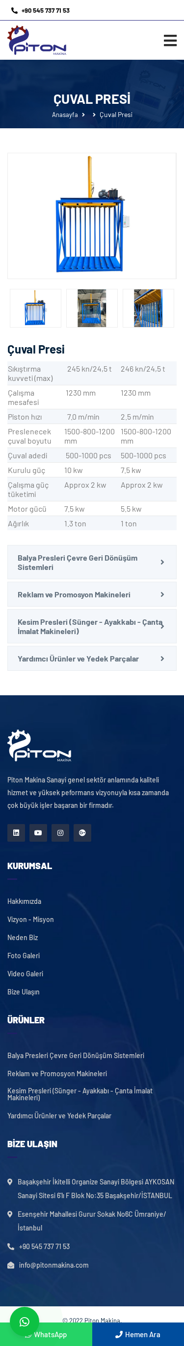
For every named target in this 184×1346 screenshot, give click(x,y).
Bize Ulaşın (23, 992)
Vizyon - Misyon (30, 919)
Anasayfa (65, 114)
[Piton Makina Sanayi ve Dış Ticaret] (36, 40)
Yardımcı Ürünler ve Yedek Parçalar (78, 658)
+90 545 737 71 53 (46, 10)
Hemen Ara (142, 1334)
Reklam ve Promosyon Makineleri (74, 594)
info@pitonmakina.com (54, 1265)
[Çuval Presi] (91, 216)
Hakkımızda (24, 901)
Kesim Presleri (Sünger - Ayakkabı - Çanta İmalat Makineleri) (90, 626)
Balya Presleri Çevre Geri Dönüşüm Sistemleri (77, 562)
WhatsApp (50, 1334)
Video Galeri (25, 973)
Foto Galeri (23, 955)
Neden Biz (22, 937)
